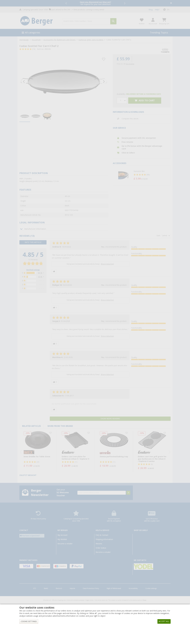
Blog (151, 10)
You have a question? (31, 536)
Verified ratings (33, 270)
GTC (34, 588)
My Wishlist (62, 539)
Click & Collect (128, 153)
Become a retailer (65, 544)
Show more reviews (110, 419)
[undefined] (151, 175)
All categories (32, 32)
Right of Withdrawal (114, 588)
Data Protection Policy (91, 588)
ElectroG (59, 588)
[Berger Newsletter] (128, 493)
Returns (99, 544)
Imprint (72, 588)
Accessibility (133, 588)
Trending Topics (159, 32)
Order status (101, 548)
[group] (24, 116)
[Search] (113, 21)
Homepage (24, 40)
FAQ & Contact (102, 535)
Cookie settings (151, 588)
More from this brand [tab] (60, 426)
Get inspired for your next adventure (95, 3)
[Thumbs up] (54, 271)
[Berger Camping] (39, 21)
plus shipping (130, 64)
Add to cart (146, 100)
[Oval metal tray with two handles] (63, 81)
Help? (157, 10)
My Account (62, 535)
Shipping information (104, 539)
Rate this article (33, 242)
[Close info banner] (171, 3)
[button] (66, 3)
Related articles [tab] (31, 426)
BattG (46, 588)
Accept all (164, 621)
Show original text (107, 264)
